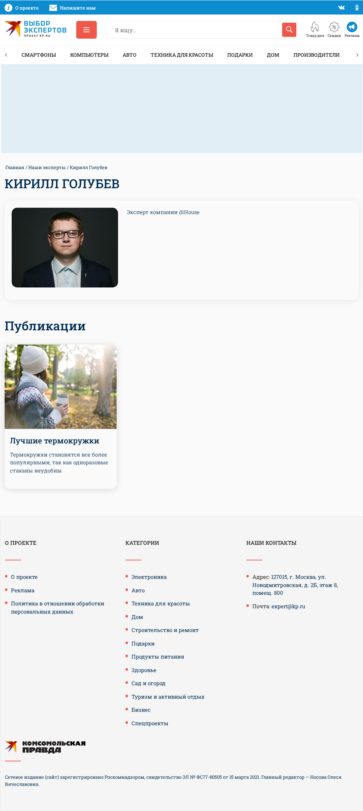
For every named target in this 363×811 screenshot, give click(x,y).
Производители (317, 54)
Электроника (149, 576)
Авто (129, 54)
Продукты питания (158, 656)
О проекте (24, 576)
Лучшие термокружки (54, 440)
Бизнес (141, 709)
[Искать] (289, 30)
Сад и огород (149, 683)
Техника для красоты (182, 54)
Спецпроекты (150, 723)
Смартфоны (39, 54)
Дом (273, 54)
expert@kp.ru (288, 606)
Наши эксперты (47, 167)
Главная (14, 167)
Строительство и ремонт (165, 629)
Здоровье (144, 669)
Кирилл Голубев (88, 167)
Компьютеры (89, 54)
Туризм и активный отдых (168, 696)
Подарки (240, 54)
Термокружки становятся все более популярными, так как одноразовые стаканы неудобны (59, 462)
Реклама (22, 590)
